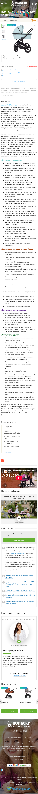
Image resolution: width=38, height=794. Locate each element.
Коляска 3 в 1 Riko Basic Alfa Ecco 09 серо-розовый (27, 701)
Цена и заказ (13, 20)
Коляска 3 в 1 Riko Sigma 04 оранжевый (8, 701)
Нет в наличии (9, 711)
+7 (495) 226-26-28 (20, 673)
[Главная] (2, 8)
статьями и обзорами (17, 553)
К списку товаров (8, 95)
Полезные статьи (19, 522)
